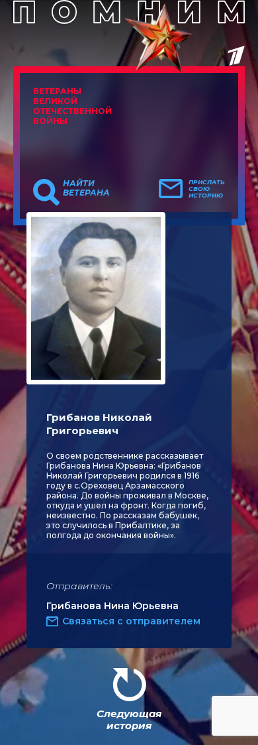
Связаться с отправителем (131, 621)
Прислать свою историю (207, 189)
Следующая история (129, 719)
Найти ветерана (86, 188)
